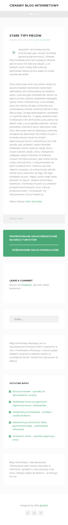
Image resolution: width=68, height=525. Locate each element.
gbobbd (44, 505)
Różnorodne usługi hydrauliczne (35, 250)
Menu (34, 15)
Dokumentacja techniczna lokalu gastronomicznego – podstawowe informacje (30, 426)
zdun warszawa (33, 201)
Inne (21, 219)
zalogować (26, 284)
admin (25, 40)
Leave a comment (42, 40)
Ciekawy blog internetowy (34, 5)
